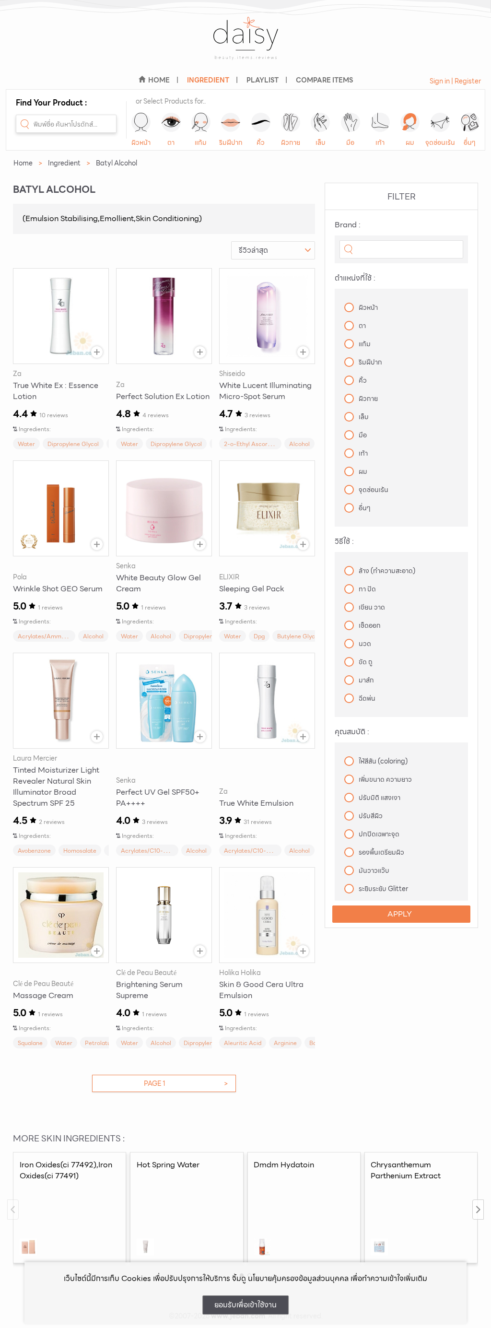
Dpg (259, 636)
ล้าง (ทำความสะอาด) (387, 570)
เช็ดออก (370, 625)
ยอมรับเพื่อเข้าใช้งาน (245, 1305)
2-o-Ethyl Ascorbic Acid (257, 443)
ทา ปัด (367, 589)
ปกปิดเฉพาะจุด (379, 834)
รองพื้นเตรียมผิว (381, 852)
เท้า (380, 142)
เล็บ (321, 142)
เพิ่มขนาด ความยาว (385, 779)
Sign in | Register (455, 81)
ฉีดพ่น (367, 698)
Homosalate (79, 850)
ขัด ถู (366, 662)
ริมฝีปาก (231, 142)
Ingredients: (35, 429)
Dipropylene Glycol (73, 443)
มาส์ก (366, 680)
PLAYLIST (262, 80)
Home (23, 163)
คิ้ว (261, 142)
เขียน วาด (372, 607)
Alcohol (299, 443)
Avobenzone (34, 850)
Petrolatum (100, 1042)
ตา (171, 142)
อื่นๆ (470, 142)
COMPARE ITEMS (324, 80)
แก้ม (201, 142)
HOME (159, 80)
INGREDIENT (208, 80)
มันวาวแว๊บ (374, 870)
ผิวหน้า (141, 142)
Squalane (30, 1042)
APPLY (399, 914)
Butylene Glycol (298, 636)
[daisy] (245, 44)
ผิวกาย (290, 142)
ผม (410, 142)
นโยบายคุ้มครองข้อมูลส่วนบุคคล (298, 1278)
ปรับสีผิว (371, 816)
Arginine (285, 1042)
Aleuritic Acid (242, 1042)
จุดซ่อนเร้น (440, 142)
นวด (365, 643)
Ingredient (64, 163)
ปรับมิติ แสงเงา (379, 797)
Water (26, 443)
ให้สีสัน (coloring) (383, 761)
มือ (350, 142)
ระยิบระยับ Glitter (383, 888)
